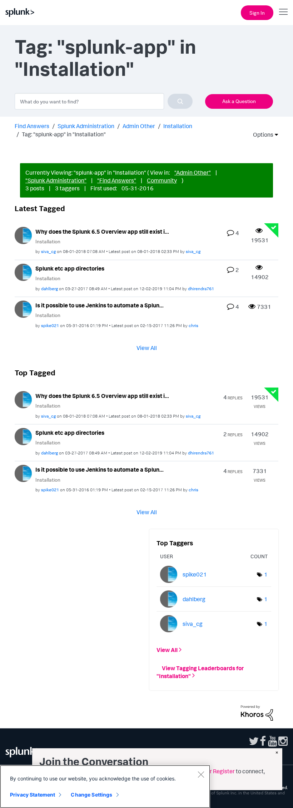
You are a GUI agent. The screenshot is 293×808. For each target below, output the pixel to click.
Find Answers (32, 126)
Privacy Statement (32, 795)
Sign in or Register (211, 771)
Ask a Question (239, 101)
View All (146, 347)
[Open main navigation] (283, 12)
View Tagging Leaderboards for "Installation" (200, 671)
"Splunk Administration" (55, 180)
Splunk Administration (86, 126)
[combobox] (104, 101)
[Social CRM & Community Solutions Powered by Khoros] (257, 712)
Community (162, 180)
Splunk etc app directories (69, 268)
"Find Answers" (116, 180)
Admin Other (139, 126)
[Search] (180, 101)
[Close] (200, 774)
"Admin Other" (192, 172)
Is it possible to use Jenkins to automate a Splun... (99, 305)
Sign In (257, 13)
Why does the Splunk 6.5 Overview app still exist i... (102, 231)
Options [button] (261, 134)
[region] (105, 786)
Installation (177, 126)
